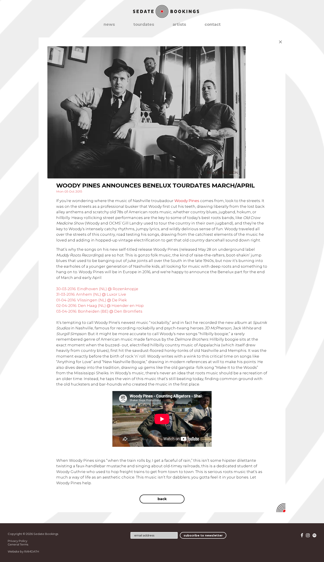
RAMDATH (31, 551)
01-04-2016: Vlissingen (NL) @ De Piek (91, 300)
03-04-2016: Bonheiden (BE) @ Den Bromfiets (99, 311)
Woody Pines (186, 200)
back (162, 499)
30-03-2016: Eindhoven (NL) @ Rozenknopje (97, 289)
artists (179, 24)
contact (213, 24)
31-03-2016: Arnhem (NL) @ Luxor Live (91, 294)
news (109, 24)
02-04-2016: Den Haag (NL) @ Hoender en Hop (100, 305)
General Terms (18, 544)
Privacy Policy (17, 541)
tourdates (143, 24)
